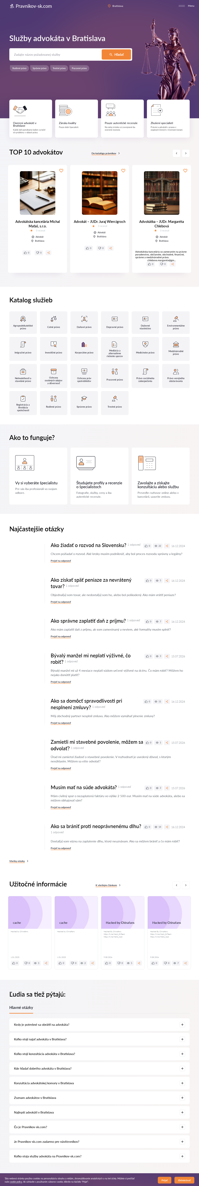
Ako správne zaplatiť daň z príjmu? (88, 621)
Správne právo (39, 68)
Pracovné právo (79, 68)
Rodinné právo (19, 68)
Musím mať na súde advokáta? (84, 787)
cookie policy (16, 1181)
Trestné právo (59, 68)
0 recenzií (40, 230)
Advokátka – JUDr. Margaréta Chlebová (161, 223)
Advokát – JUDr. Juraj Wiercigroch (99, 221)
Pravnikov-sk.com (34, 6)
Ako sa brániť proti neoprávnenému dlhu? (96, 826)
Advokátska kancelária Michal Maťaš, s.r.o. (37, 223)
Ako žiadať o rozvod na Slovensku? (88, 545)
